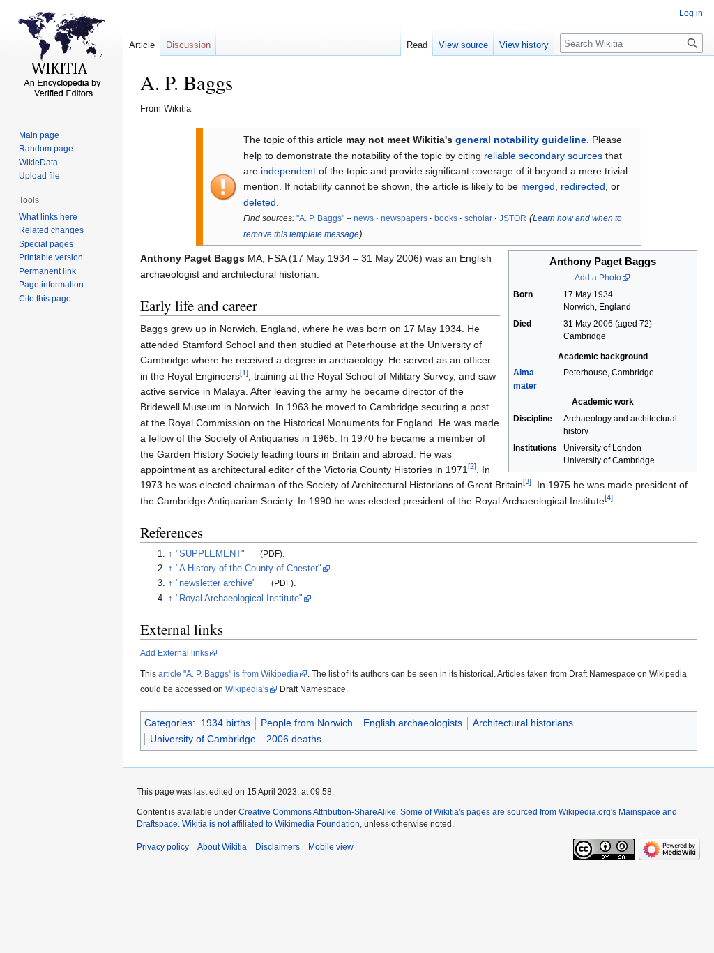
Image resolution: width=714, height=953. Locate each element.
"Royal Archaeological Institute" (239, 598)
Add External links (174, 653)
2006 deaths (293, 738)
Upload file (39, 176)
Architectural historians (523, 722)
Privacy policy (163, 847)
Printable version (51, 257)
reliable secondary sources (543, 155)
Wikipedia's (246, 689)
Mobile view (331, 847)
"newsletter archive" (216, 583)
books (445, 218)
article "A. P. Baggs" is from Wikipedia (228, 674)
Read (417, 45)
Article (142, 45)
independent (288, 171)
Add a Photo (598, 278)
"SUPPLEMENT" (210, 554)
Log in (691, 13)
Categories (168, 722)
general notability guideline (520, 139)
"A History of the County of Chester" (248, 568)
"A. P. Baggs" (320, 218)
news (364, 218)
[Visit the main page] (61, 56)
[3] (527, 482)
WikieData (38, 162)
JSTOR (512, 218)
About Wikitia (222, 847)
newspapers (404, 218)
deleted (259, 202)
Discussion (188, 45)
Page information (51, 285)
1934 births (225, 722)
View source (463, 45)
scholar (478, 218)
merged (538, 186)
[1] (244, 372)
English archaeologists (412, 722)
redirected (583, 186)
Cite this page (45, 298)
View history (524, 45)
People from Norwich (307, 722)
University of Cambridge (203, 738)
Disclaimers (277, 847)
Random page (46, 148)
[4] (609, 497)
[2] (472, 466)
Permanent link (47, 271)
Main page (39, 135)
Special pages (46, 244)
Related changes (51, 230)
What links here (48, 217)
